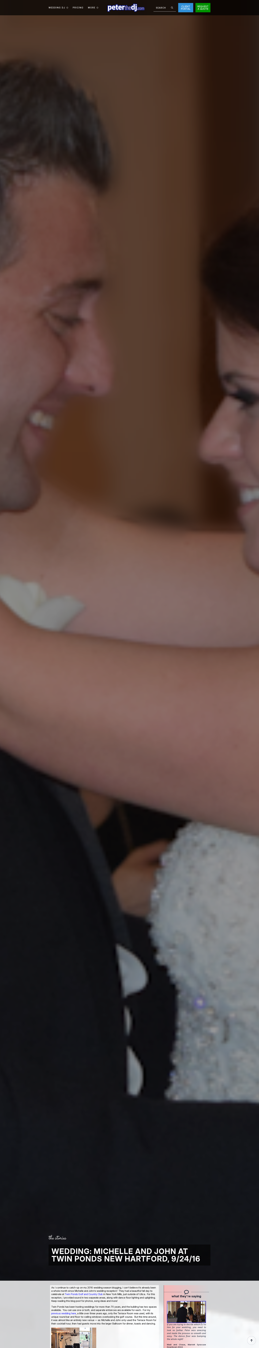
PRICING (78, 8)
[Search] (172, 8)
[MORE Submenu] (96, 8)
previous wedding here (63, 1313)
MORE (91, 8)
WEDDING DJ (57, 8)
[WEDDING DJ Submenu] (66, 8)
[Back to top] (251, 1340)
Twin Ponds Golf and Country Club (84, 1294)
